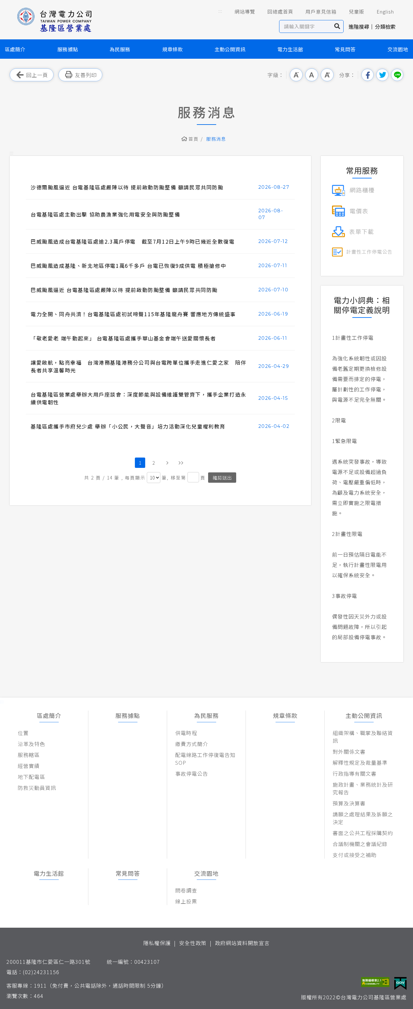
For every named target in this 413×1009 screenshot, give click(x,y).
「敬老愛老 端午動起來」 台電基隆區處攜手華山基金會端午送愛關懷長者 (123, 338)
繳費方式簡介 (191, 744)
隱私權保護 (157, 943)
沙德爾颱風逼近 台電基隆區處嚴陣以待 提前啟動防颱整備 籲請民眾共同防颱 (127, 187)
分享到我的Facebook (367, 75)
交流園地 (398, 49)
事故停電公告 (191, 773)
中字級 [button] (311, 74)
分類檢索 (385, 26)
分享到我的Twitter (382, 75)
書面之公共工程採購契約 (363, 833)
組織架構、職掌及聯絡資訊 (363, 736)
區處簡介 (15, 49)
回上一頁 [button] (37, 75)
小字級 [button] (296, 74)
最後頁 (181, 463)
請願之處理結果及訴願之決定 (363, 818)
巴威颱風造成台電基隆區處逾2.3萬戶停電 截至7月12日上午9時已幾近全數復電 (133, 241)
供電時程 (186, 733)
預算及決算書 (349, 803)
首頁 (193, 139)
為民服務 (120, 49)
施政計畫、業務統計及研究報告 (363, 788)
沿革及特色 (31, 744)
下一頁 (167, 463)
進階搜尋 (358, 26)
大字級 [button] (327, 74)
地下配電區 (31, 777)
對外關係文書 (349, 751)
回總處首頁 (280, 11)
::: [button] (220, 11)
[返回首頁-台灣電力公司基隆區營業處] (55, 19)
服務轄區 (29, 755)
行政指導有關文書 (355, 773)
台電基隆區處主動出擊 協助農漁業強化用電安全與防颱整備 (105, 214)
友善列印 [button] (86, 75)
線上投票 (186, 901)
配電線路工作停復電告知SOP (205, 758)
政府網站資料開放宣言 (242, 943)
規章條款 (172, 49)
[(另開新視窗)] (353, 189)
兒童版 (356, 11)
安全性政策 (192, 943)
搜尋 (337, 26)
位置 (23, 733)
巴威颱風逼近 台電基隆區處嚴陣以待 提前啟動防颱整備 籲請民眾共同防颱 (124, 290)
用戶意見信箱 (321, 11)
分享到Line (397, 75)
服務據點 (67, 49)
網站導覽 (245, 11)
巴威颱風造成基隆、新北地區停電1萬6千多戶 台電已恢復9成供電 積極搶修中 (128, 265)
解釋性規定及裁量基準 (360, 762)
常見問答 (345, 49)
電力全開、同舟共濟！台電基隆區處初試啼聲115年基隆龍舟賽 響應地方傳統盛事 (133, 314)
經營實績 (29, 766)
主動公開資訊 (230, 49)
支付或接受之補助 (355, 855)
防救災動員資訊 (37, 788)
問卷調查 (186, 890)
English (385, 11)
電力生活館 (290, 49)
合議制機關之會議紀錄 (360, 844)
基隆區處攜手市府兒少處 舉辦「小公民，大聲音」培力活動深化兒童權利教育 (128, 426)
